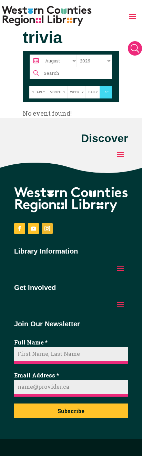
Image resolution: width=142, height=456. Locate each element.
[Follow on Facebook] (19, 228)
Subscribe (71, 410)
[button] (132, 15)
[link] (47, 15)
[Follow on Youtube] (33, 228)
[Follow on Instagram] (47, 228)
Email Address (36, 375)
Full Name (31, 342)
